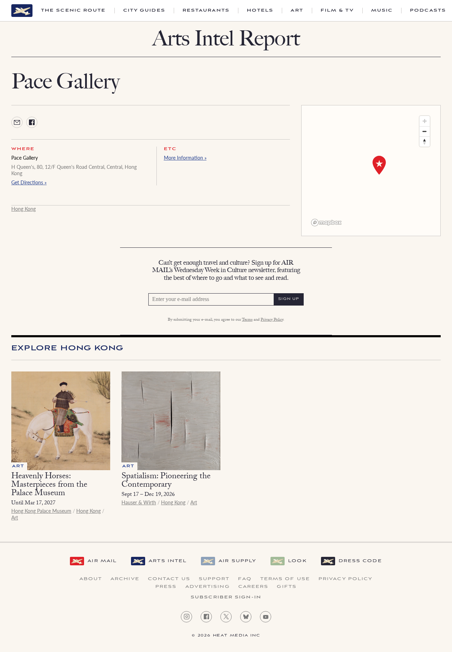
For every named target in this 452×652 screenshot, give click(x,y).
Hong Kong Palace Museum (41, 510)
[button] (379, 165)
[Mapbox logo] (326, 223)
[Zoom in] (425, 121)
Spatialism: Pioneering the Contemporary (165, 481)
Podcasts (428, 10)
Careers (253, 586)
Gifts (287, 586)
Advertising (207, 586)
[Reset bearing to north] (425, 141)
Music (382, 10)
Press (166, 586)
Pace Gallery (24, 157)
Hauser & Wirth (138, 502)
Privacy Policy (272, 320)
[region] (371, 170)
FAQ (244, 579)
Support (214, 579)
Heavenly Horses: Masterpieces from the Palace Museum (49, 485)
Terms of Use (285, 579)
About (90, 579)
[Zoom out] (425, 131)
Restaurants (206, 10)
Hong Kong (23, 208)
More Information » (185, 157)
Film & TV (337, 10)
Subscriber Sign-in (226, 597)
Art (297, 10)
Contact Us (169, 579)
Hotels (260, 10)
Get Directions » (29, 182)
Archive (125, 579)
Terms (247, 320)
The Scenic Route (73, 10)
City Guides (144, 10)
